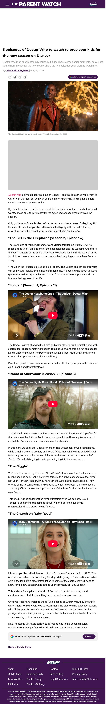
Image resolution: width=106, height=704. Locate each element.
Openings (32, 669)
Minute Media (20, 691)
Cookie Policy (34, 679)
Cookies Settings (36, 684)
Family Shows (24, 647)
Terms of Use (15, 679)
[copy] (25, 77)
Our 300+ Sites (80, 669)
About (11, 669)
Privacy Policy (79, 674)
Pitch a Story (56, 674)
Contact (54, 669)
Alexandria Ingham (17, 70)
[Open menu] (7, 4)
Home (11, 647)
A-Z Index (13, 684)
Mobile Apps (14, 674)
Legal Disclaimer (59, 679)
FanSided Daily (35, 674)
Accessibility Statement (85, 679)
